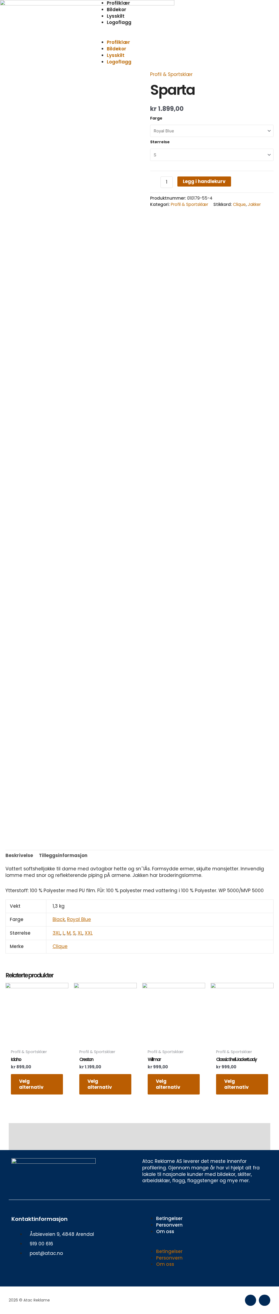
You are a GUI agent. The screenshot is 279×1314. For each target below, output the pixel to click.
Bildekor (116, 9)
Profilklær (118, 42)
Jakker (254, 204)
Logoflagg (119, 22)
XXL (89, 933)
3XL (56, 933)
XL (80, 933)
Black (59, 919)
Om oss (165, 1231)
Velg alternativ (31, 1084)
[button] (139, 36)
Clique (239, 204)
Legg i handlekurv (204, 181)
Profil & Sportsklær (171, 74)
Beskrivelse (19, 855)
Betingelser (169, 1218)
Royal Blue (79, 919)
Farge (156, 118)
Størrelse (160, 142)
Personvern (169, 1225)
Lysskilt (116, 16)
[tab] (19, 855)
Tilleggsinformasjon (63, 855)
